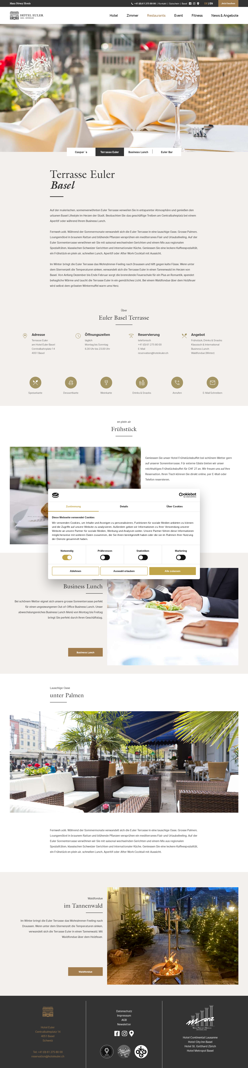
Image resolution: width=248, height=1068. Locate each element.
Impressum (124, 1015)
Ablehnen (75, 571)
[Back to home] (27, 15)
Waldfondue (85, 972)
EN (211, 4)
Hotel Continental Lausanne (200, 1037)
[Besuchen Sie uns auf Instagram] (194, 3)
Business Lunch (138, 152)
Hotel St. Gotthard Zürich (200, 1046)
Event (178, 16)
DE (206, 4)
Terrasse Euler (109, 152)
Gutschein (174, 4)
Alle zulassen (172, 571)
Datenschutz (124, 1011)
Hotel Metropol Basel (200, 1051)
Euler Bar (167, 152)
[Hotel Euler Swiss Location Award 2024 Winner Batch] (107, 1051)
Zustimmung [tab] (73, 506)
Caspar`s (81, 152)
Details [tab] (124, 506)
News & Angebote (224, 16)
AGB (124, 1020)
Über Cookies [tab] (175, 506)
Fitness (197, 16)
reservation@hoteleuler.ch (47, 1056)
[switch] (105, 557)
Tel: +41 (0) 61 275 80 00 (48, 1052)
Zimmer (132, 16)
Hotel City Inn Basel (200, 1042)
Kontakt (162, 4)
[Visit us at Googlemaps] (198, 3)
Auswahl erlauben (124, 571)
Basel (184, 4)
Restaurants (156, 16)
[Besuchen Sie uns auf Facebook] (190, 3)
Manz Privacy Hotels (20, 3)
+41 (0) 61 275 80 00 (145, 4)
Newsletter (124, 1024)
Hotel (114, 16)
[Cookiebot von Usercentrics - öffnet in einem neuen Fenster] (181, 495)
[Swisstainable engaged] (124, 1051)
